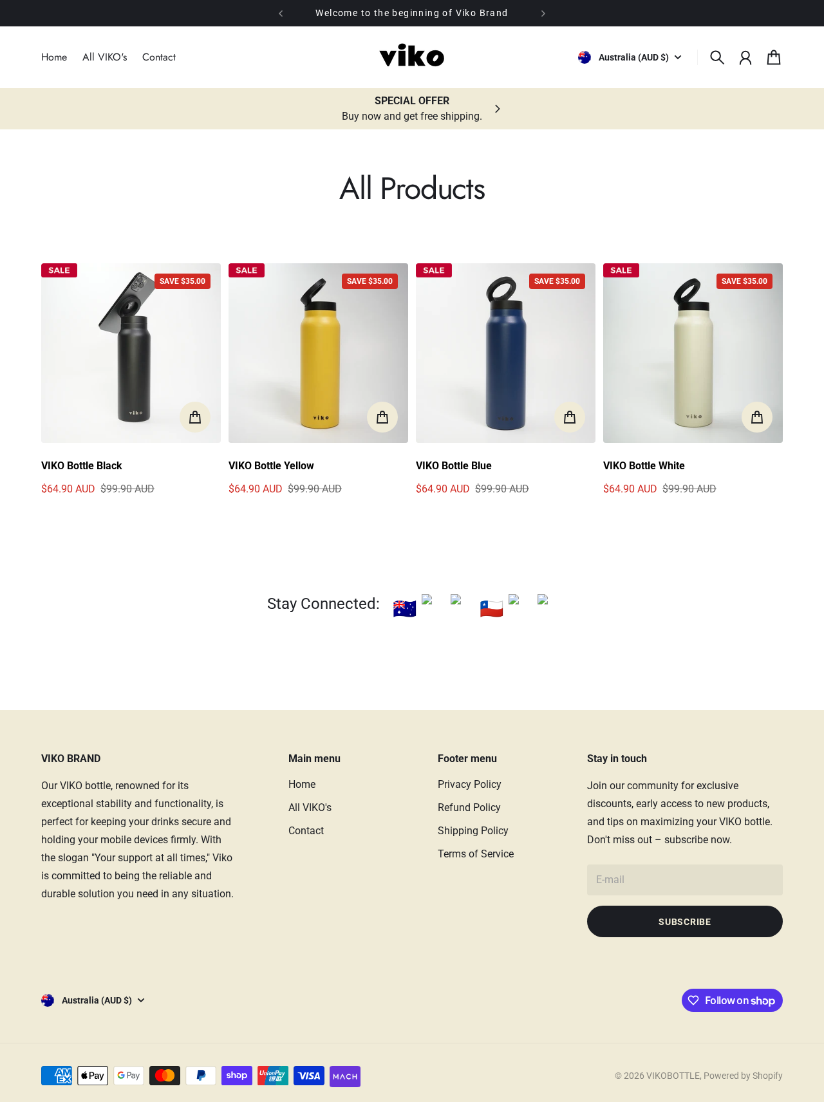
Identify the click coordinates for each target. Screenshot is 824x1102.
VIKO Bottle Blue (454, 466)
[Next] (543, 13)
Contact (306, 831)
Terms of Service (476, 854)
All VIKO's (310, 807)
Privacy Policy (469, 784)
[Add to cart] (195, 417)
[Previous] (280, 13)
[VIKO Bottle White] (693, 353)
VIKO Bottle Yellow (271, 466)
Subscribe (685, 922)
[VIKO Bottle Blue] (505, 353)
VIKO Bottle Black (81, 466)
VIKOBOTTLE (673, 1075)
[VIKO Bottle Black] (131, 353)
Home (301, 784)
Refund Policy (469, 807)
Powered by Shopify (743, 1075)
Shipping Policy (473, 831)
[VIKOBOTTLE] (412, 57)
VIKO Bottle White (644, 466)
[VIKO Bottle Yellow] (318, 353)
